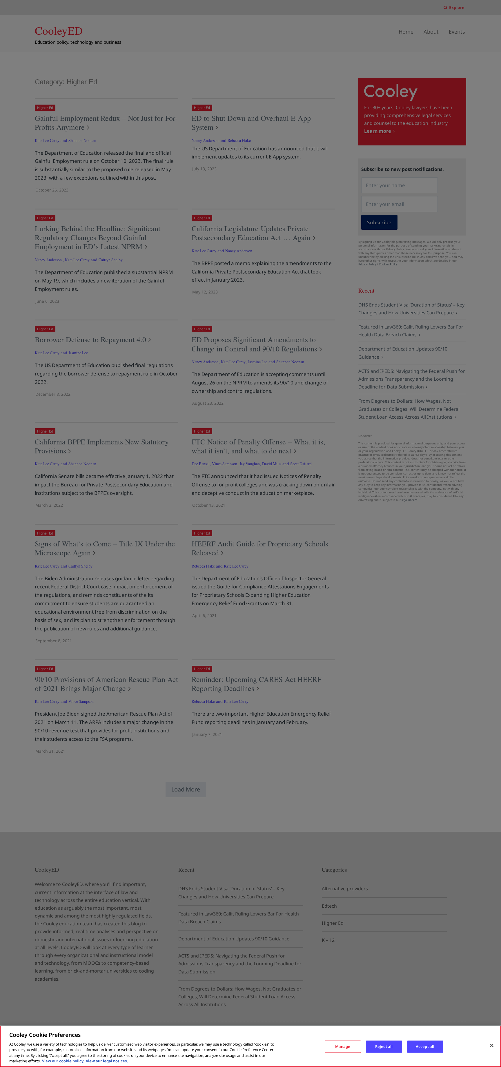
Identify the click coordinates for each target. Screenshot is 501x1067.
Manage (343, 1046)
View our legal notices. (107, 1061)
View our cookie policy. (63, 1061)
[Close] (491, 1045)
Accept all (425, 1046)
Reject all (384, 1046)
